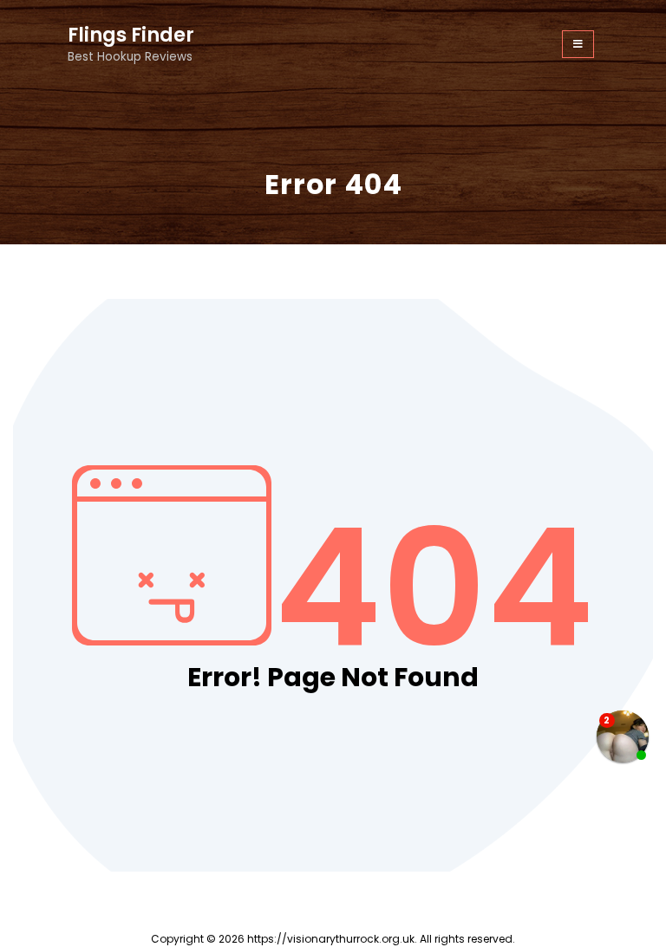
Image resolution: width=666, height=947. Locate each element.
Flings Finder (131, 35)
